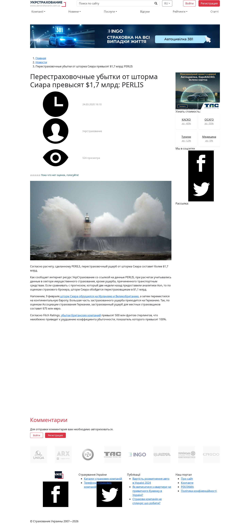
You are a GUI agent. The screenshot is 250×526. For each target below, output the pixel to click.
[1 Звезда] (31, 175)
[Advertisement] (100, 366)
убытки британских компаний (81, 315)
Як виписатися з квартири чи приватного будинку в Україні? (151, 491)
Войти (189, 3)
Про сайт (187, 479)
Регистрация (209, 3)
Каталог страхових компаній (103, 479)
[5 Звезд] (39, 175)
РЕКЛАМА (187, 487)
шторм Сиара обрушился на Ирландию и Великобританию (99, 296)
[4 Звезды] (37, 175)
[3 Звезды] (35, 175)
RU (166, 3)
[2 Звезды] (33, 175)
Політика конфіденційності (199, 491)
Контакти (187, 483)
